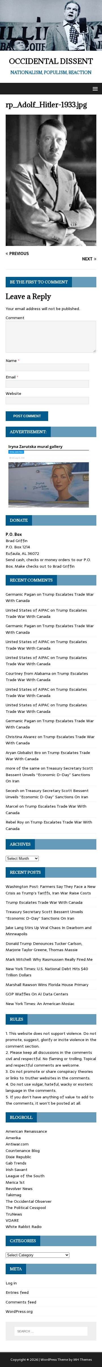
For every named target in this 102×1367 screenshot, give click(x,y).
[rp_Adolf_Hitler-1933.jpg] (51, 242)
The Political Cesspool (26, 1207)
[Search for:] (51, 1331)
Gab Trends (16, 1163)
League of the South (25, 1176)
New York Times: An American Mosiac (40, 1003)
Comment (15, 318)
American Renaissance (26, 1131)
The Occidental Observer (29, 1201)
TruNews (14, 1214)
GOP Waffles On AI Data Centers (37, 994)
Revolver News (19, 1188)
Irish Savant (16, 1169)
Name (12, 360)
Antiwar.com (17, 1144)
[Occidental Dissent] (51, 47)
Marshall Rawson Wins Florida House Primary (47, 984)
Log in (11, 1283)
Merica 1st (15, 1182)
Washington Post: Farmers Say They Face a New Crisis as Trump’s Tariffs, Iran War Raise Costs (50, 889)
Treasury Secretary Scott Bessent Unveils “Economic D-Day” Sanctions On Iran (49, 774)
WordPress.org (19, 1311)
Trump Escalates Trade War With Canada (46, 613)
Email (11, 377)
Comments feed (21, 1302)
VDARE (12, 1220)
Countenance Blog (23, 1150)
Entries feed (17, 1292)
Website (13, 393)
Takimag (13, 1195)
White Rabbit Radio (24, 1226)
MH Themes (82, 1359)
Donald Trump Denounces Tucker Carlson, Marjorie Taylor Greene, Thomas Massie (44, 946)
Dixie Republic (18, 1157)
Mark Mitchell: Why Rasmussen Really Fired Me (49, 959)
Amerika (13, 1138)
